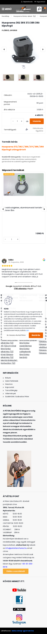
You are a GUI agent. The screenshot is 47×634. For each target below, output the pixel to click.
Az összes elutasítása (16, 335)
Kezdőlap (5, 16)
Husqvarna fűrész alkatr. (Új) (24, 16)
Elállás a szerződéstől (16, 571)
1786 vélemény (20, 288)
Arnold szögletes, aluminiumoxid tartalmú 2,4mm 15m (23, 209)
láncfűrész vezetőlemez (25, 344)
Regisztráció (41, 2)
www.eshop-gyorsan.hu (23, 631)
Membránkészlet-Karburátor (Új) (9, 362)
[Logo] (23, 9)
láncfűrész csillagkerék (25, 350)
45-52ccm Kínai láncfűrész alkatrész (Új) (8, 348)
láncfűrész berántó (24, 356)
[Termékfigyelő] (34, 129)
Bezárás (36, 335)
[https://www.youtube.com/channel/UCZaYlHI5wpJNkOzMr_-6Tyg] (19, 589)
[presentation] (4, 49)
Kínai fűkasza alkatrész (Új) (7, 356)
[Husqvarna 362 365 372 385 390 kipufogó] (23, 49)
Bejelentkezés (28, 2)
